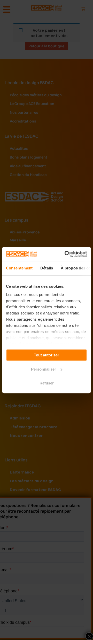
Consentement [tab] (19, 268)
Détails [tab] (46, 268)
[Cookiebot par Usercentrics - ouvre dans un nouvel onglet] (65, 254)
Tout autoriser (46, 355)
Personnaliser (43, 369)
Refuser (47, 383)
